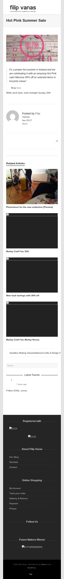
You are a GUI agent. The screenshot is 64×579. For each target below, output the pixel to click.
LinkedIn (25, 529)
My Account (15, 488)
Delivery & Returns (18, 498)
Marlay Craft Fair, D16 (17, 251)
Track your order (17, 493)
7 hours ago (21, 384)
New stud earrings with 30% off (22, 295)
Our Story (14, 457)
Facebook (18, 529)
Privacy (12, 508)
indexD (43, 564)
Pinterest (32, 529)
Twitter (11, 529)
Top (30, 574)
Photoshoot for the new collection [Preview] (29, 207)
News (24, 123)
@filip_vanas (20, 390)
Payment (13, 503)
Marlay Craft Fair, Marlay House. (23, 339)
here (19, 88)
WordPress (31, 568)
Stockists (13, 462)
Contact (13, 467)
